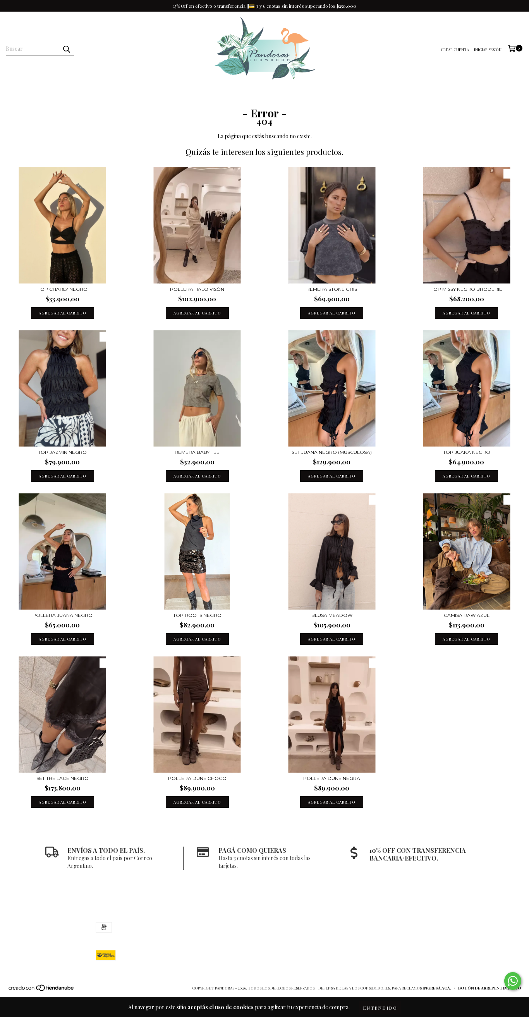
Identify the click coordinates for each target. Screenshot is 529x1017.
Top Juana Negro (466, 452)
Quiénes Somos (232, 94)
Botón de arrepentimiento (489, 988)
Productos (279, 94)
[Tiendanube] (42, 990)
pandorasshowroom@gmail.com (276, 933)
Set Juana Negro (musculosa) (332, 452)
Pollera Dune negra (331, 778)
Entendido (380, 1008)
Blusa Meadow (331, 615)
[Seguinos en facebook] (424, 928)
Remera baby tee (197, 452)
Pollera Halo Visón (197, 289)
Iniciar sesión (488, 49)
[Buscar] (66, 49)
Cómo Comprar (181, 94)
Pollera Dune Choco (197, 778)
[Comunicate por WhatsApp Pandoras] (512, 981)
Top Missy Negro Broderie (466, 289)
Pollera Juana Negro (63, 615)
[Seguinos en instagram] (408, 928)
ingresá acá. (437, 988)
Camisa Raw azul (466, 615)
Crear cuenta (455, 49)
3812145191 (249, 925)
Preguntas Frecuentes (336, 94)
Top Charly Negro (63, 289)
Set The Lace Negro (62, 778)
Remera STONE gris (331, 289)
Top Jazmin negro (62, 452)
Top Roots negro (197, 615)
